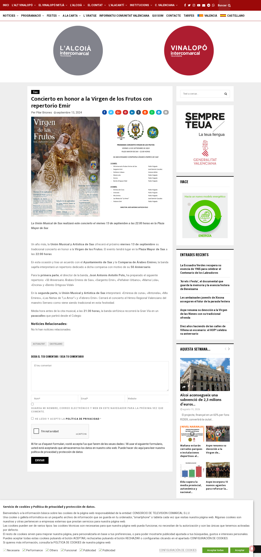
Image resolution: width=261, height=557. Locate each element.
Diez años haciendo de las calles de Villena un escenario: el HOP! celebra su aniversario (203, 330)
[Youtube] (199, 5)
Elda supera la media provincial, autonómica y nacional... (190, 487)
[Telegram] (209, 5)
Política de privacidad (83, 419)
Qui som (157, 15)
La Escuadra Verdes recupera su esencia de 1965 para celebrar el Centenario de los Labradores (200, 269)
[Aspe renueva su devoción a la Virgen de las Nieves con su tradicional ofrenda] (218, 434)
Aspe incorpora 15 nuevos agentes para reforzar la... (217, 485)
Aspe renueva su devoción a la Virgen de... (216, 449)
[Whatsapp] (214, 5)
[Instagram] (195, 5)
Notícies (9, 15)
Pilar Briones (44, 112)
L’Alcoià (76, 5)
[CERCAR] (226, 94)
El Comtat (95, 5)
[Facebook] (186, 5)
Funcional (71, 550)
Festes (52, 15)
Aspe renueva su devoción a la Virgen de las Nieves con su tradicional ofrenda (203, 313)
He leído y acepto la (68, 419)
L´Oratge (89, 15)
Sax (35, 92)
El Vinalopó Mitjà (51, 5)
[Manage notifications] (252, 549)
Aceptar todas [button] (215, 550)
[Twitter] (190, 5)
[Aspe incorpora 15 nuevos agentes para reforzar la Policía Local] (218, 470)
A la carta (70, 15)
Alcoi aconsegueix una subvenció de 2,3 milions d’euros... (200, 400)
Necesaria (13, 550)
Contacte (173, 15)
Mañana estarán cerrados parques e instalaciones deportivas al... (191, 450)
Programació (31, 15)
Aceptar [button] (239, 550)
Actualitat (39, 344)
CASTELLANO (236, 15)
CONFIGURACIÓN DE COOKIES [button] (178, 550)
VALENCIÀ (210, 15)
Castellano (56, 344)
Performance (34, 550)
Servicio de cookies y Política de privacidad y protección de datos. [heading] (49, 507)
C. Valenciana (164, 5)
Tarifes (189, 15)
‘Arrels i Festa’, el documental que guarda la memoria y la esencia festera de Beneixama (204, 285)
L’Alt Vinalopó (22, 5)
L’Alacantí (116, 5)
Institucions (139, 5)
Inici (6, 5)
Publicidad (89, 550)
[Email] (204, 5)
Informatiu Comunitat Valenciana (124, 15)
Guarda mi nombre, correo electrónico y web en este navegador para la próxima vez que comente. (97, 410)
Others (53, 550)
